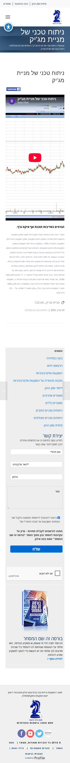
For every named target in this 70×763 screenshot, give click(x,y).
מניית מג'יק (53, 302)
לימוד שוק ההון (54, 388)
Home (61, 45)
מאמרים (7, 3)
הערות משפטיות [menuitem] (40, 748)
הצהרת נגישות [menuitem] (34, 753)
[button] (8, 17)
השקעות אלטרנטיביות (49, 373)
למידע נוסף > (55, 658)
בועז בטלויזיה (54, 358)
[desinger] (35, 758)
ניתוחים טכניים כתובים (49, 410)
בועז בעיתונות (21, 3)
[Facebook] (13, 89)
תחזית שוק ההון (39, 3)
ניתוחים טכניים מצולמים (20, 45)
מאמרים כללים (54, 403)
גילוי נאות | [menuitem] (16, 748)
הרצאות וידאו (55, 366)
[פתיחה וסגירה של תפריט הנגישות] (8, 27)
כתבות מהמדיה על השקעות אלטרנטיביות (38, 381)
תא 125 (39, 302)
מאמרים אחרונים (53, 395)
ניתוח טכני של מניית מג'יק (44, 45)
